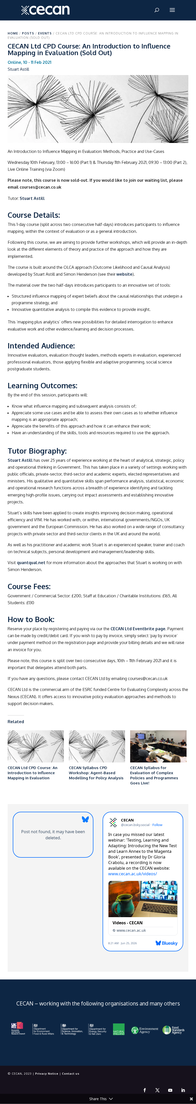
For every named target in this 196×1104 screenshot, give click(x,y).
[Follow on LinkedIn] (183, 1090)
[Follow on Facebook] (144, 1090)
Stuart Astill (32, 198)
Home (13, 33)
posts (28, 33)
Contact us (70, 1073)
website (124, 274)
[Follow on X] (157, 1090)
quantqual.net (31, 562)
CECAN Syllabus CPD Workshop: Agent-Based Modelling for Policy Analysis (96, 772)
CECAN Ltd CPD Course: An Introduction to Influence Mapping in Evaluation (32, 772)
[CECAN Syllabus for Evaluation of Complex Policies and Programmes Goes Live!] (158, 746)
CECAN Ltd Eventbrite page (138, 628)
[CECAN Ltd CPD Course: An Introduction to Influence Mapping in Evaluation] (36, 746)
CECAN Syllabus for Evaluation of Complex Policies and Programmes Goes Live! (154, 775)
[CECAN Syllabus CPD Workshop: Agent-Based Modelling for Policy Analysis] (97, 746)
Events (45, 33)
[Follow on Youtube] (170, 1090)
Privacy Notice (46, 1073)
